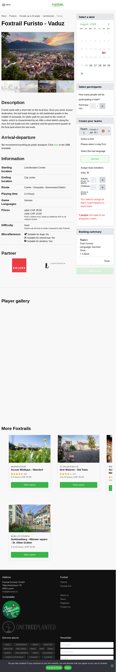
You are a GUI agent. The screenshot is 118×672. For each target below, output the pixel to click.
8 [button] (104, 40)
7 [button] (99, 40)
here (56, 145)
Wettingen (33, 626)
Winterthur (34, 630)
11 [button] (86, 49)
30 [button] (108, 65)
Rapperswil (48, 618)
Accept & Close (54, 668)
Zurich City (48, 630)
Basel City (16, 493)
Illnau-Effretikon (22, 609)
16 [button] (109, 49)
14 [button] (100, 49)
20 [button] (95, 57)
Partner (63, 539)
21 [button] (100, 57)
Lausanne (34, 614)
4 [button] (86, 40)
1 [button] (104, 32)
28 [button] (99, 65)
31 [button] (82, 73)
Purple (26, 493)
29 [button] (104, 65)
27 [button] (95, 65)
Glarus (50, 605)
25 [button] (86, 65)
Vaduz (6, 626)
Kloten (35, 609)
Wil (42, 626)
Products (13, 16)
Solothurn (19, 622)
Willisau (21, 630)
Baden (35, 601)
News (63, 556)
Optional (63, 628)
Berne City (8, 605)
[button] (104, 53)
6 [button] (95, 40)
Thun (51, 622)
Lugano (36, 618)
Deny (67, 668)
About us (64, 552)
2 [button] (109, 32)
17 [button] (82, 57)
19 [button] (91, 57)
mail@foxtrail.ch (9, 548)
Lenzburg (48, 614)
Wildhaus (15, 423)
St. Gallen (65, 423)
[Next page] (109, 24)
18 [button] (86, 57)
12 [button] (91, 49)
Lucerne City (24, 618)
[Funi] (30, 405)
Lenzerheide (9, 618)
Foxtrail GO (65, 542)
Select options (30, 441)
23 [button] (108, 57)
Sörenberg (41, 622)
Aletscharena (21, 601)
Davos (33, 605)
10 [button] (82, 49)
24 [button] (81, 65)
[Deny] (112, 665)
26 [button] (90, 65)
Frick (42, 605)
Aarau (7, 601)
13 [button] (95, 49)
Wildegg (50, 626)
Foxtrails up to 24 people (29, 16)
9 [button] (109, 40)
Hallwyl (7, 609)
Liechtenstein (48, 16)
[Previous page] (103, 24)
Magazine (65, 559)
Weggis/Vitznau (19, 626)
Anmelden (87, 634)
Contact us (65, 563)
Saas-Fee (7, 622)
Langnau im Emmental (14, 614)
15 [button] (104, 49)
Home (3, 16)
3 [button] (82, 40)
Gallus (74, 423)
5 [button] (91, 40)
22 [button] (104, 57)
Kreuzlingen (48, 609)
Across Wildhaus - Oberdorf (27, 426)
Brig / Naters (21, 605)
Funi (24, 423)
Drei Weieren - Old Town (74, 426)
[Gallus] (78, 405)
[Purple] (30, 475)
